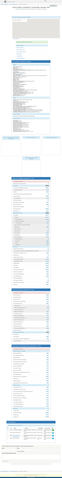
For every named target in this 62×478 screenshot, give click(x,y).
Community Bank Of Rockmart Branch (16, 436)
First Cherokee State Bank (21, 51)
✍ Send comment (5, 461)
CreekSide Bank (19, 56)
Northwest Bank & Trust (21, 49)
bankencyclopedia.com (5, 4)
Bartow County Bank (20, 47)
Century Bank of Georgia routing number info (24, 42)
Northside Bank (19, 53)
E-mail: (18, 448)
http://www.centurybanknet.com (21, 73)
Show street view (16, 38)
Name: (3, 448)
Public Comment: (9, 453)
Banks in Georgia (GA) (13, 4)
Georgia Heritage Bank (20, 58)
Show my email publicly (21, 451)
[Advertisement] (31, 13)
